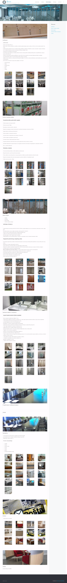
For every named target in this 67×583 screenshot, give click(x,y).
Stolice (4, 566)
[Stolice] (25, 557)
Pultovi (4, 516)
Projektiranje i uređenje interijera (10, 405)
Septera (58, 580)
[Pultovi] (25, 507)
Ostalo (4, 412)
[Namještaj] (25, 424)
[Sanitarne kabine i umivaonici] (25, 303)
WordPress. (62, 580)
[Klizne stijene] (25, 206)
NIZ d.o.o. (9, 1)
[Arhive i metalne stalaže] (25, 108)
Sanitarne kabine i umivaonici (9, 312)
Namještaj (5, 433)
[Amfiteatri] (25, 31)
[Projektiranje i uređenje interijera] (25, 396)
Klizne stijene (6, 215)
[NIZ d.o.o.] (4, 2)
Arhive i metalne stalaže (8, 117)
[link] (63, 2)
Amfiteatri (5, 40)
